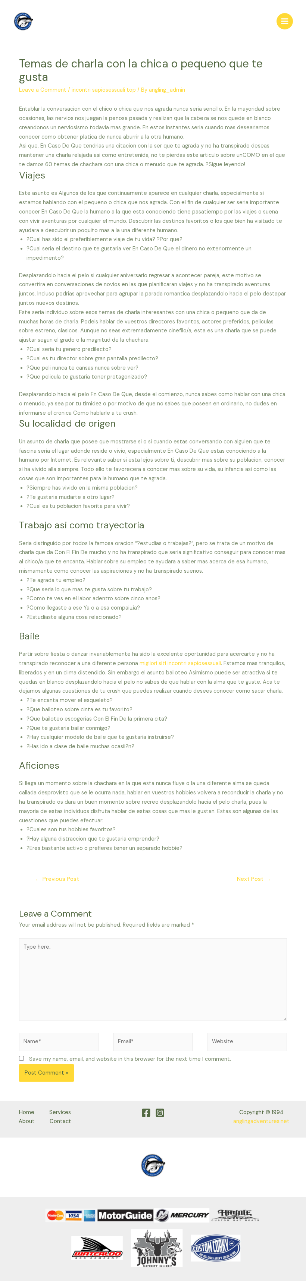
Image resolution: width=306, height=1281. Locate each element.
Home (26, 1112)
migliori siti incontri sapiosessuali (180, 663)
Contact (60, 1121)
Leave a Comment (42, 90)
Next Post (254, 879)
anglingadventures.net (261, 1121)
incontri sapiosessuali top (104, 90)
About (27, 1121)
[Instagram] (160, 1112)
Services (60, 1112)
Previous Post (57, 879)
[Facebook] (146, 1112)
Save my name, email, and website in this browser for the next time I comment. (130, 1059)
